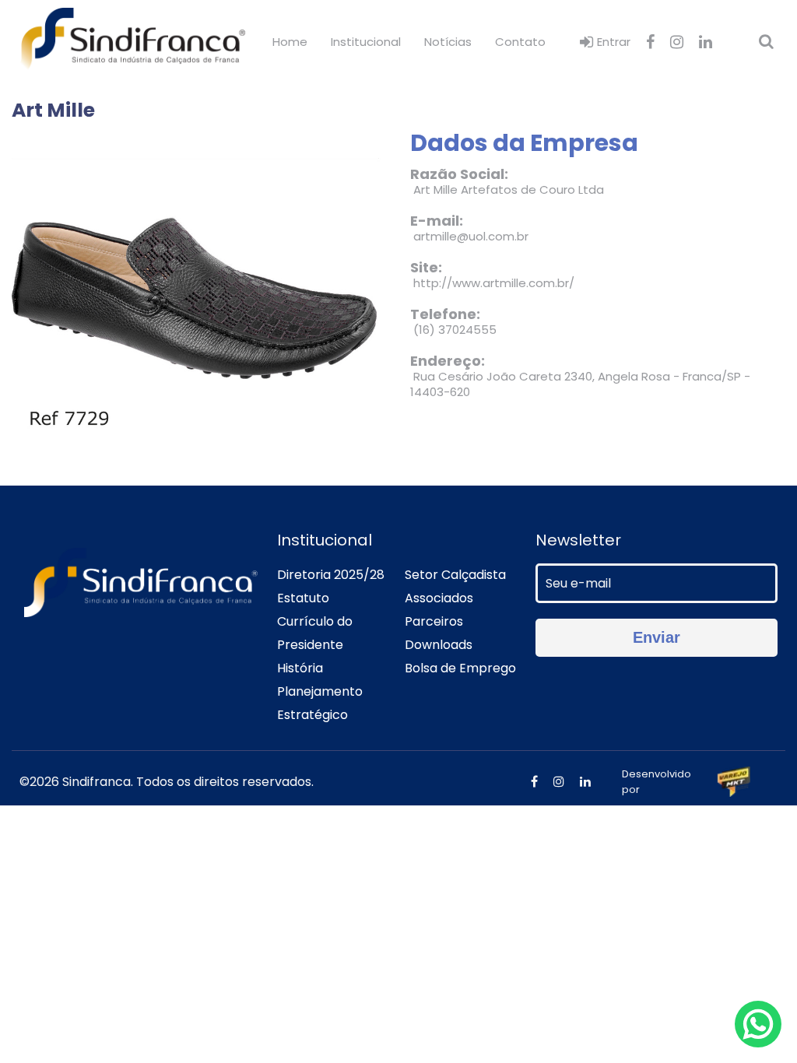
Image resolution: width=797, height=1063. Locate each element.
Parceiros (434, 621)
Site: (426, 267)
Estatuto (303, 598)
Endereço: (447, 361)
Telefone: (445, 314)
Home (289, 41)
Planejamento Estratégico (320, 703)
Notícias (448, 41)
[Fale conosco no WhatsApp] (758, 1024)
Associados (439, 598)
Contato (520, 41)
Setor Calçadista (455, 575)
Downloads (438, 645)
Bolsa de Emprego (460, 668)
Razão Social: (459, 174)
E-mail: (436, 221)
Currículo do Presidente (315, 633)
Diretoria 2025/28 (330, 575)
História (300, 668)
